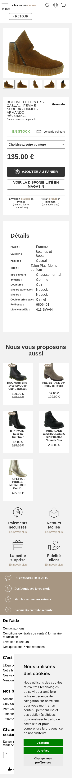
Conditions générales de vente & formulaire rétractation (32, 635)
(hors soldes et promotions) (21, 203)
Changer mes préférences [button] (43, 760)
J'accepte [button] (43, 742)
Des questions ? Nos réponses (24, 646)
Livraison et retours (16, 641)
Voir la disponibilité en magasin (36, 184)
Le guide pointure (54, 131)
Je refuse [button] (43, 750)
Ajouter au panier (40, 172)
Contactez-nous (13, 628)
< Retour (20, 16)
